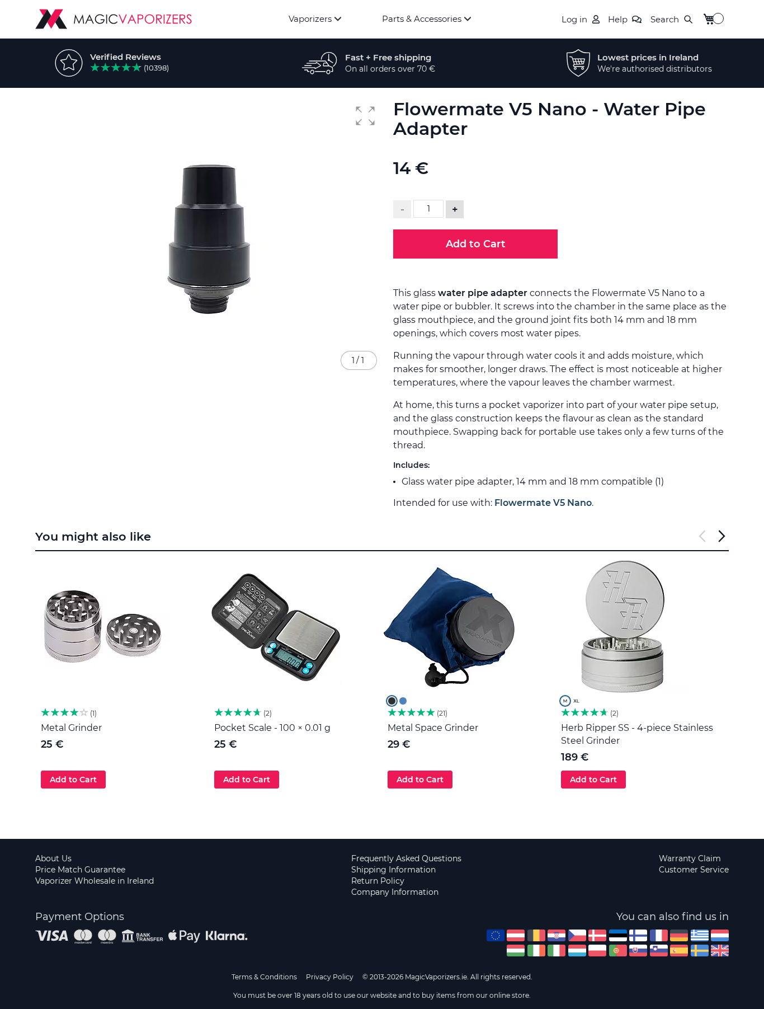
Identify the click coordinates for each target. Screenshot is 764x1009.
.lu (577, 950)
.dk (597, 935)
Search (664, 19)
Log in (574, 19)
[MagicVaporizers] (113, 19)
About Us (53, 858)
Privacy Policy (329, 977)
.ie (536, 950)
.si (659, 950)
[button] (365, 116)
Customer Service (694, 870)
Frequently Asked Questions (406, 858)
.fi (638, 935)
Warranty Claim (690, 858)
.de (679, 935)
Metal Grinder (71, 727)
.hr (556, 935)
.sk (638, 950)
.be (536, 935)
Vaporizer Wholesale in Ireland (94, 881)
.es (679, 950)
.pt (618, 950)
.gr (700, 935)
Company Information (394, 892)
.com (495, 935)
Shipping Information (393, 870)
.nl (720, 935)
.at (516, 935)
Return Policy (377, 881)
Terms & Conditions (264, 977)
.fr (659, 935)
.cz (577, 935)
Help (618, 19)
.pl (597, 950)
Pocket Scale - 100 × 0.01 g (272, 727)
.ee (618, 935)
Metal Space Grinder (433, 727)
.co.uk (720, 950)
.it (556, 950)
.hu (516, 950)
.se (700, 950)
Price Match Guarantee (80, 870)
